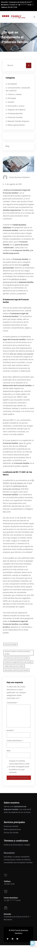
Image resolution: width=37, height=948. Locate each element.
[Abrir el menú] (34, 17)
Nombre (10, 730)
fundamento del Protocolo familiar (16, 658)
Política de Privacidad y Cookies (17, 845)
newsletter (25, 857)
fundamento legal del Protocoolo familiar (18, 662)
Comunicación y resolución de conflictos (18, 89)
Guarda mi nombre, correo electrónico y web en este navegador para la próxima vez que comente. (19, 767)
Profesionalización (15, 113)
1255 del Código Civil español (21, 354)
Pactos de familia (11, 832)
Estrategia (12, 98)
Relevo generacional (16, 125)
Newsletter (9, 853)
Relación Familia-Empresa (18, 121)
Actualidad (12, 84)
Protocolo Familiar (15, 117)
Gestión (11, 102)
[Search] (28, 65)
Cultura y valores (15, 94)
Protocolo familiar (11, 826)
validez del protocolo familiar (14, 666)
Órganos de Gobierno (16, 110)
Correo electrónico (15, 740)
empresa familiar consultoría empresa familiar (17, 653)
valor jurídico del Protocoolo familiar (16, 670)
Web (8, 751)
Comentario (12, 703)
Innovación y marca (16, 106)
